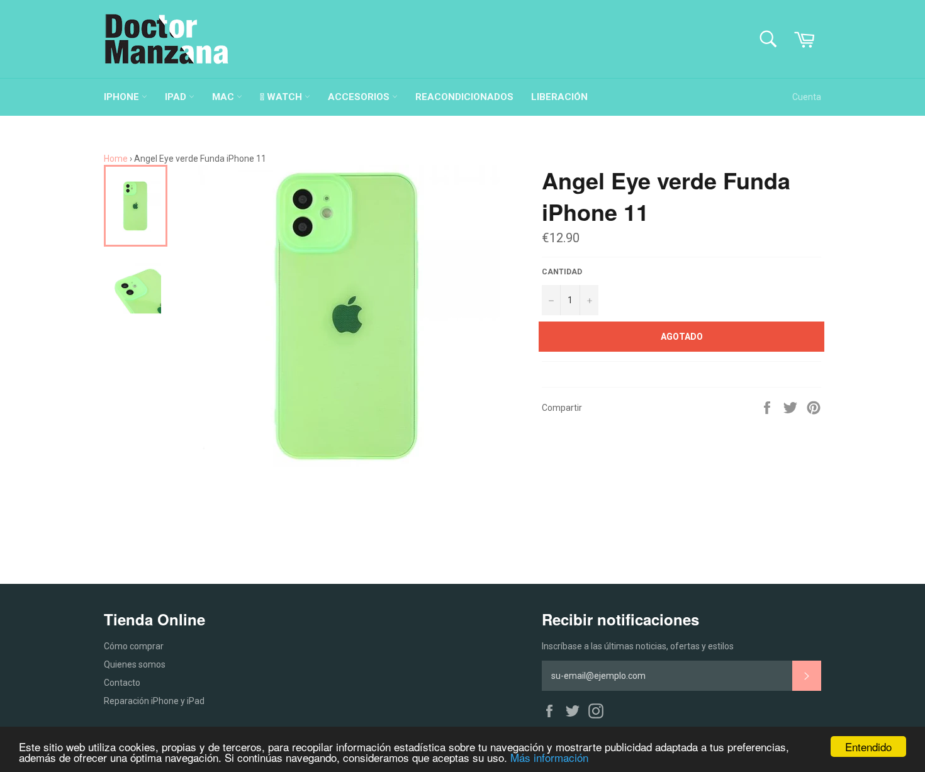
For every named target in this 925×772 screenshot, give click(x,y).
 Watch (282, 97)
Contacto (122, 683)
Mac (224, 97)
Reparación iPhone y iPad (154, 701)
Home (116, 159)
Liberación (559, 97)
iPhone (123, 97)
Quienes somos (134, 664)
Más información (549, 757)
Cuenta (806, 97)
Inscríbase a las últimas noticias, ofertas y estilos (638, 646)
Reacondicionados (464, 97)
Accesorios (360, 97)
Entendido (868, 746)
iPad (177, 97)
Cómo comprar (134, 646)
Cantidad (562, 271)
